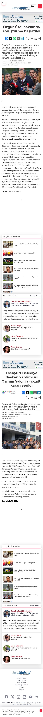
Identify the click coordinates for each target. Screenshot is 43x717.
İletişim (21, 689)
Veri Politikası (21, 682)
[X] (12, 697)
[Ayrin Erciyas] (6, 349)
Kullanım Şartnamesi (21, 685)
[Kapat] (41, 710)
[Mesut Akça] (6, 328)
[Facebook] (6, 697)
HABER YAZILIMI (7, 703)
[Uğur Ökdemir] (6, 339)
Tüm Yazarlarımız (35, 296)
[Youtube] (31, 697)
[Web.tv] (37, 697)
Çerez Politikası (21, 680)
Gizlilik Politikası (21, 678)
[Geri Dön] (4, 3)
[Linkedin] (25, 697)
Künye (22, 687)
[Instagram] (18, 697)
